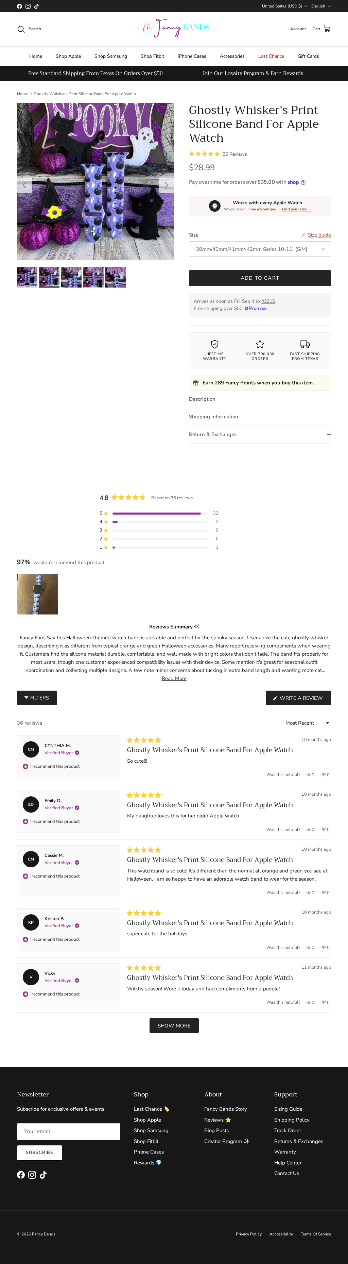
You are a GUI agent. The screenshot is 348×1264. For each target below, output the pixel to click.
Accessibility (281, 1234)
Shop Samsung (110, 56)
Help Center (287, 1162)
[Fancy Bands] (174, 29)
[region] (38, 594)
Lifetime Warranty (214, 356)
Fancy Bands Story (225, 1109)
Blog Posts (216, 1130)
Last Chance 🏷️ (152, 1109)
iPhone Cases (192, 56)
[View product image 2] (49, 277)
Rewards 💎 (148, 1162)
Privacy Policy (249, 1234)
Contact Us (286, 1173)
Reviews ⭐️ (217, 1119)
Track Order (287, 1130)
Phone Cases (149, 1151)
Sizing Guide (288, 1109)
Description (202, 399)
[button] (218, 153)
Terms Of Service (316, 1234)
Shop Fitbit (152, 56)
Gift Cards (308, 56)
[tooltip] (196, 626)
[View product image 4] (93, 277)
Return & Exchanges (213, 434)
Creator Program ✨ (227, 1141)
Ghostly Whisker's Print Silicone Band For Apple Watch (85, 94)
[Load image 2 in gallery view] (95, 181)
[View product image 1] (27, 277)
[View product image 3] (71, 277)
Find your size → (296, 209)
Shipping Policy (292, 1119)
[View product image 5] (115, 277)
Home (35, 56)
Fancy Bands (44, 1234)
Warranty (285, 1151)
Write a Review (304, 699)
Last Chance (271, 56)
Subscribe (39, 1152)
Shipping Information (213, 416)
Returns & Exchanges (298, 1141)
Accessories (232, 56)
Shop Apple (68, 56)
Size (193, 234)
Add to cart (260, 278)
